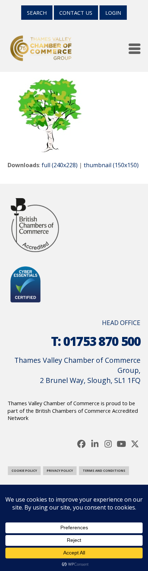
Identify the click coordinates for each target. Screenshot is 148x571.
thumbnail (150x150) (111, 165)
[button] (134, 49)
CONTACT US (75, 12)
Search (37, 12)
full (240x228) (60, 165)
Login (113, 12)
